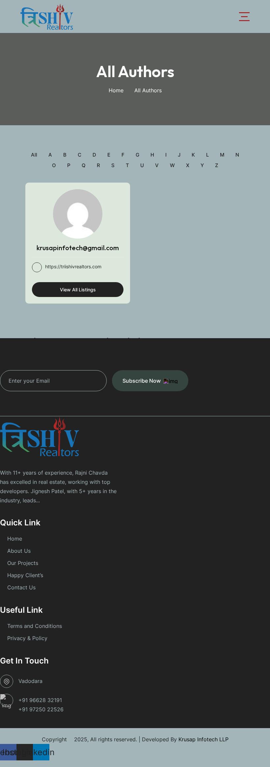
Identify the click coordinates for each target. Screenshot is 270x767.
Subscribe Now (141, 380)
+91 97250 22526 (41, 709)
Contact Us (21, 587)
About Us (19, 550)
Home (116, 90)
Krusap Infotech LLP (203, 739)
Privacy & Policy (27, 638)
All (34, 155)
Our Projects (22, 563)
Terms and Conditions (34, 626)
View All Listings (78, 289)
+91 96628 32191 (40, 700)
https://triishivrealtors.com (73, 266)
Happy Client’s (25, 575)
